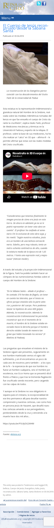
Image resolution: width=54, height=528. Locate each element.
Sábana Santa (22, 491)
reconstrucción (9, 491)
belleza (6, 488)
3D (46, 485)
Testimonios (29, 485)
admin (8, 495)
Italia (37, 488)
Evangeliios (29, 488)
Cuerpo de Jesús (17, 488)
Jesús (42, 488)
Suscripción (8, 512)
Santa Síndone (35, 491)
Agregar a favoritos (41, 512)
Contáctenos (23, 512)
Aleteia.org (15, 434)
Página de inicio (27, 515)
